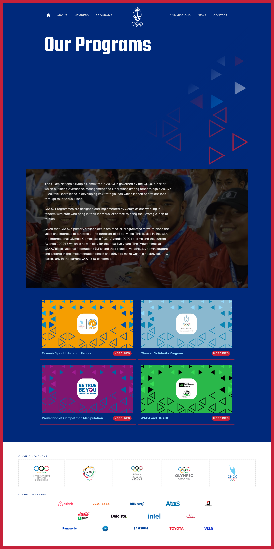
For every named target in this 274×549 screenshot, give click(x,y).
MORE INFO (122, 353)
